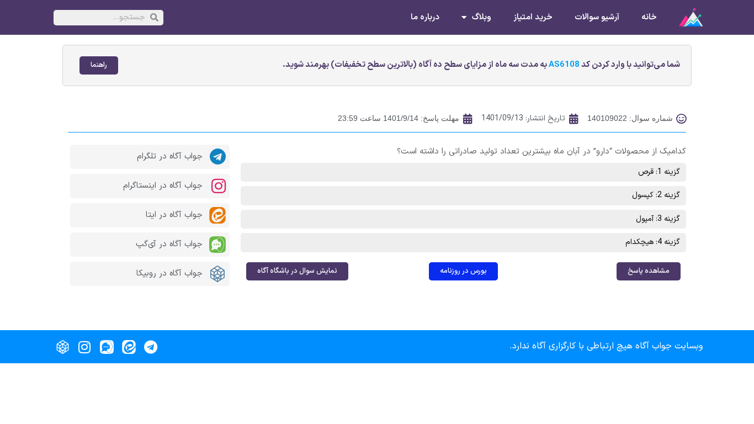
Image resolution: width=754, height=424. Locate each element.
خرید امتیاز (533, 17)
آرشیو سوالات (597, 17)
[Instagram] (84, 347)
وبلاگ (481, 17)
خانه (649, 17)
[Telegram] (151, 347)
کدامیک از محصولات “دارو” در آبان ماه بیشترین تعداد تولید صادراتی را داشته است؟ (541, 151)
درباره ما (425, 17)
